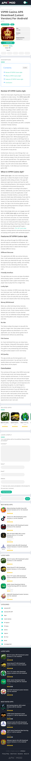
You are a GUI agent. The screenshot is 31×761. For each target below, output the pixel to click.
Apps (12, 24)
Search (27, 499)
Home (2, 9)
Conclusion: (8, 82)
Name (3, 464)
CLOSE (25, 67)
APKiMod (22, 751)
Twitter (9, 53)
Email (2, 471)
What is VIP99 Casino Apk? (13, 76)
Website (3, 478)
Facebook (4, 53)
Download (9, 42)
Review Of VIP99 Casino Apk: (13, 72)
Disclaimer (20, 753)
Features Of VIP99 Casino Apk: (14, 79)
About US (26, 753)
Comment (4, 444)
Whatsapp (27, 53)
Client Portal (13, 753)
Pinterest (15, 53)
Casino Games (8, 9)
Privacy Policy (5, 753)
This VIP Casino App (20, 228)
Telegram (21, 53)
